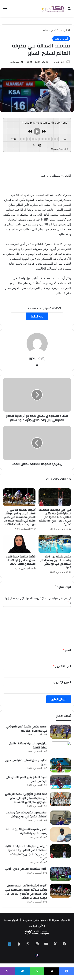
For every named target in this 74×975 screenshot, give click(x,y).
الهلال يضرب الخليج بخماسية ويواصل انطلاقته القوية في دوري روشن (26, 814)
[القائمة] (5, 9)
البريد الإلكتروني (62, 666)
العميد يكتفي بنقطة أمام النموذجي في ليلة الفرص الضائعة (26, 728)
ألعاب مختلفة (49, 30)
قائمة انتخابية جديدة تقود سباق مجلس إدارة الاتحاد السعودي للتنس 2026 (20, 560)
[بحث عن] (69, 9)
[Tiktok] (37, 955)
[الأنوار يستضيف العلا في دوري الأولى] (60, 874)
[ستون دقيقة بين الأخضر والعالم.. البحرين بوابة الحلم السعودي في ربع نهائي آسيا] (55, 544)
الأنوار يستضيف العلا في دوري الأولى (26, 868)
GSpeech (54, 149)
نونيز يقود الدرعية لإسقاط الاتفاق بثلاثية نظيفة (28, 745)
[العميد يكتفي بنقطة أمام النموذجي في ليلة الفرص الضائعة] (60, 732)
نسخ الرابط (37, 316)
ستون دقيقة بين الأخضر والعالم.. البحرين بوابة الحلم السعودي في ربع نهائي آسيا (55, 562)
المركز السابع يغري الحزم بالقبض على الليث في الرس (26, 779)
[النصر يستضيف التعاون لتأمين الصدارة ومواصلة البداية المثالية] (60, 834)
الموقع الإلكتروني (62, 682)
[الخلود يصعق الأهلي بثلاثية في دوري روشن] (60, 765)
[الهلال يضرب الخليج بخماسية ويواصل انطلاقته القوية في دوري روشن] (60, 818)
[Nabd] (9, 944)
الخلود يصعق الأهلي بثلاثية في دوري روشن (26, 762)
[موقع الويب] (37, 364)
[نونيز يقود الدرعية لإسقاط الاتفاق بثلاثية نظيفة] (60, 748)
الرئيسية (63, 30)
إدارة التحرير (59, 61)
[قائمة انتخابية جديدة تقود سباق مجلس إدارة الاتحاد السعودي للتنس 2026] (19, 544)
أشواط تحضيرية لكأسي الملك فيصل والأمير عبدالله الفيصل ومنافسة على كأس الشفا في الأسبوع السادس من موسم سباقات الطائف (19, 517)
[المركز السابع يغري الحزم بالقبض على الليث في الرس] (60, 782)
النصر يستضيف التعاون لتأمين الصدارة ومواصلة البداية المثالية (26, 831)
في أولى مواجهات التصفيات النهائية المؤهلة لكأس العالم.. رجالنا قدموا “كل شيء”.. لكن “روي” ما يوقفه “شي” (55, 517)
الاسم (67, 650)
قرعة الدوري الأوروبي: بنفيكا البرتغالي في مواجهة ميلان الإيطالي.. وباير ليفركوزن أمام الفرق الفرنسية (26, 798)
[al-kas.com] (53, 8)
